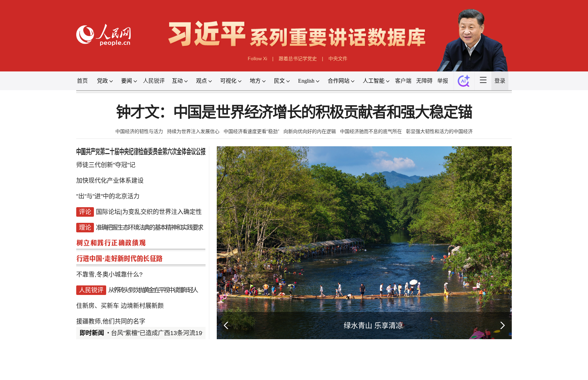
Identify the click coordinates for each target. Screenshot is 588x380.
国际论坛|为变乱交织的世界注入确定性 (149, 212)
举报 (442, 81)
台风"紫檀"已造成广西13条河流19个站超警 (169, 333)
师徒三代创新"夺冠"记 (105, 165)
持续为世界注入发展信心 (193, 131)
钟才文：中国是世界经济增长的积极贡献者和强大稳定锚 (294, 112)
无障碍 (424, 81)
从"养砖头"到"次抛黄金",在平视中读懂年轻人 (152, 290)
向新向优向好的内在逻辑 (309, 131)
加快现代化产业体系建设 (110, 180)
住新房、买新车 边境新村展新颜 (120, 305)
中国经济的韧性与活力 (139, 131)
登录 (499, 81)
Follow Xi (257, 58)
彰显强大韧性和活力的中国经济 (439, 131)
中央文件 (337, 58)
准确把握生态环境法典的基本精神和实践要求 (149, 227)
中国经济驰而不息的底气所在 (371, 131)
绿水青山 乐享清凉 (373, 325)
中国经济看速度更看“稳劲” (251, 131)
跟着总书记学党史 (298, 58)
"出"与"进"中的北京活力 (108, 196)
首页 (82, 81)
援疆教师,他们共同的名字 (110, 321)
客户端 (403, 81)
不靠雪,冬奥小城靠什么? (109, 274)
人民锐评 (154, 81)
